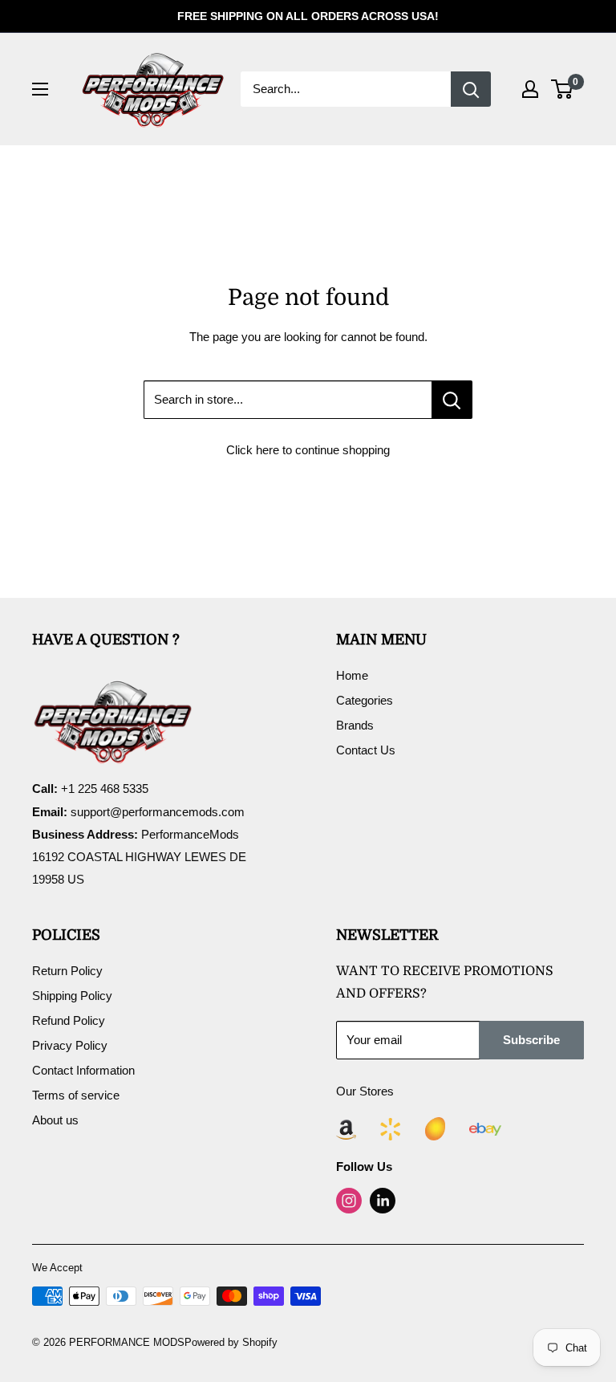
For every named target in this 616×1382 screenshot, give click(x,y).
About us (55, 1120)
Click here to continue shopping (308, 450)
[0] (563, 89)
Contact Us (365, 750)
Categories (364, 700)
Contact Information (83, 1070)
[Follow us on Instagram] (349, 1200)
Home (352, 675)
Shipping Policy (72, 995)
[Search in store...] (452, 399)
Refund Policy (68, 1020)
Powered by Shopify (231, 1342)
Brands (355, 725)
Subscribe (531, 1040)
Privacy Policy (69, 1045)
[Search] (471, 89)
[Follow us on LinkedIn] (382, 1200)
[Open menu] (40, 89)
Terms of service (76, 1095)
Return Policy (67, 971)
